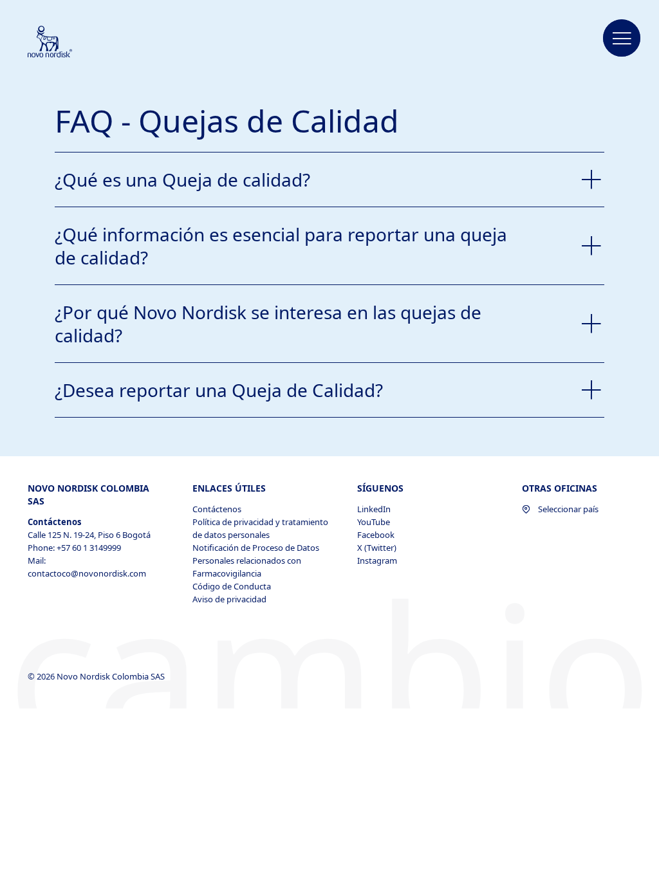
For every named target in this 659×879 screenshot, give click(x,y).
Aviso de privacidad (229, 599)
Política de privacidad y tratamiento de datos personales (260, 528)
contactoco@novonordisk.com (87, 573)
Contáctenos (216, 509)
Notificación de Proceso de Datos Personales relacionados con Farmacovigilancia (255, 560)
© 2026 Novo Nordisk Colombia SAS (97, 676)
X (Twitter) (376, 547)
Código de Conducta (231, 586)
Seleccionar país (568, 509)
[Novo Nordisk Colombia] (67, 42)
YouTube (373, 522)
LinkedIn (374, 509)
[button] (621, 38)
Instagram (377, 560)
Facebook (375, 535)
